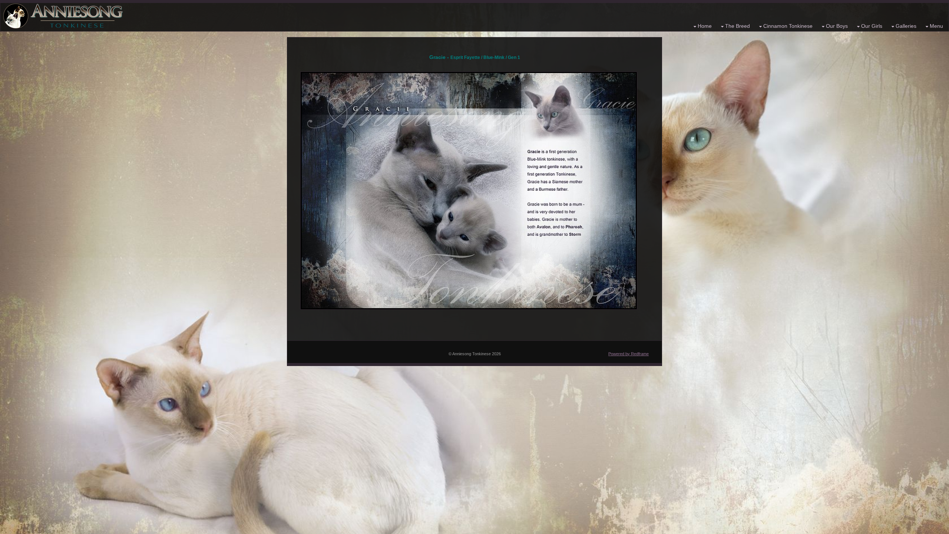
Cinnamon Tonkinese (788, 26)
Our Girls (871, 26)
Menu (936, 26)
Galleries (906, 26)
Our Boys (837, 26)
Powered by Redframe (628, 354)
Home (705, 26)
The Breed (737, 26)
